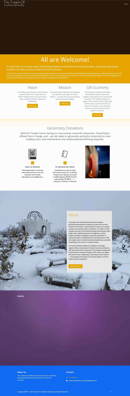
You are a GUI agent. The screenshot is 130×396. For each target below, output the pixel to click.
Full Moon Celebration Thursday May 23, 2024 (29, 326)
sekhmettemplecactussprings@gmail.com (83, 381)
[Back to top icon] (111, 392)
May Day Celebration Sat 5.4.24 (52, 316)
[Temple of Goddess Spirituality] (14, 4)
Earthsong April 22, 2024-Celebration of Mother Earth (75, 317)
